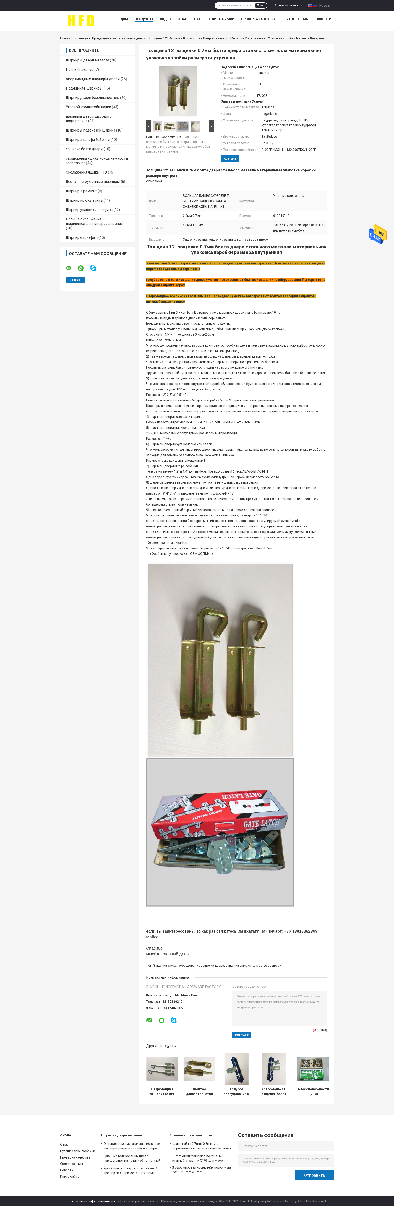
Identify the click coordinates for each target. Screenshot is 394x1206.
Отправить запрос (289, 5)
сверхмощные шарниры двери (93, 79)
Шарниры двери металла (87, 60)
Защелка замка (165, 965)
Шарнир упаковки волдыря (89, 210)
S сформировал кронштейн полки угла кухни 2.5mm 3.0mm (201, 1170)
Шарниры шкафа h (82, 237)
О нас (182, 19)
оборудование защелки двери (201, 965)
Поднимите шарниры (84, 88)
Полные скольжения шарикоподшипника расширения (94, 221)
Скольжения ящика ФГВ (86, 172)
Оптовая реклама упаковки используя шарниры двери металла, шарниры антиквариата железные (133, 1146)
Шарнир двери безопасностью (92, 97)
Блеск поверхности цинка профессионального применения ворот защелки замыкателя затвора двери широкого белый (313, 1091)
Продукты (144, 19)
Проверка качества (258, 19)
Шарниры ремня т (81, 191)
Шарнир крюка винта (84, 200)
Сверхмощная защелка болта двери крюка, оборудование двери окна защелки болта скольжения (162, 1091)
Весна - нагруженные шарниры (93, 181)
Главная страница (74, 38)
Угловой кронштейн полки (88, 107)
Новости (323, 19)
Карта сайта (69, 1176)
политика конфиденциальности (95, 1201)
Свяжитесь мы (295, 19)
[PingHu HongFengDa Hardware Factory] (81, 20)
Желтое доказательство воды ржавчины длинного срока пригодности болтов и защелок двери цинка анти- (199, 1091)
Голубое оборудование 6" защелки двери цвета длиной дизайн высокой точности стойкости (236, 1091)
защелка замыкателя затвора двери (253, 965)
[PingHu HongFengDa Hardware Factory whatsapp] (83, 268)
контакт (230, 158)
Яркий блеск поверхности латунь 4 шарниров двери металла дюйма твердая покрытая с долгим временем (133, 1171)
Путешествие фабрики (214, 19)
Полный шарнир (80, 69)
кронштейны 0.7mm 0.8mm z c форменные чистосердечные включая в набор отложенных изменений (201, 1146)
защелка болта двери (128, 38)
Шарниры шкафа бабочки (88, 139)
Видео (165, 19)
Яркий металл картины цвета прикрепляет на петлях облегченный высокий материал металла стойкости (133, 1159)
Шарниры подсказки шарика (90, 130)
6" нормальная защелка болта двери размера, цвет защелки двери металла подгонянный (274, 1091)
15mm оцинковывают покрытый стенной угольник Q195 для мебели (199, 1158)
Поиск (261, 5)
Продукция (100, 38)
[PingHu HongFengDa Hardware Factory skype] (96, 268)
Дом (124, 19)
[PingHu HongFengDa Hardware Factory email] (71, 268)
